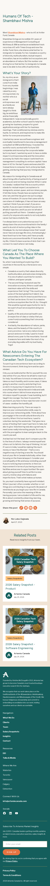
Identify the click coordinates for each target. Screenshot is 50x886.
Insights (6, 736)
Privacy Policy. (12, 861)
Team (5, 727)
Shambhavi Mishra (16, 32)
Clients (6, 722)
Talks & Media (9, 758)
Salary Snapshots (11, 732)
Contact (6, 741)
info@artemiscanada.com (15, 801)
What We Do (8, 718)
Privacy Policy (9, 871)
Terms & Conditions (12, 875)
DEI (4, 753)
